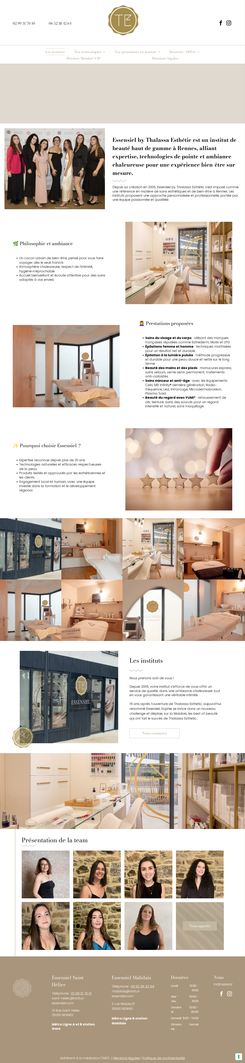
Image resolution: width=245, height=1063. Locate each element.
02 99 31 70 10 (81, 993)
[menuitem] (55, 52)
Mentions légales (126, 1058)
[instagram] (228, 23)
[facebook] (220, 23)
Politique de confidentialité (164, 1058)
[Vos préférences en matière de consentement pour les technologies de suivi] (238, 1056)
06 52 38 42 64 (142, 986)
